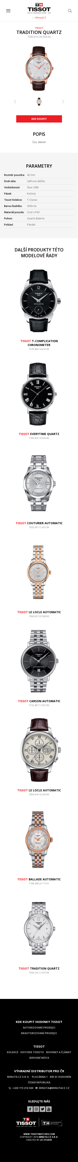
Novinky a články (58, 1052)
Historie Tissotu (32, 1052)
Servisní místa (39, 1058)
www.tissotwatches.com (39, 1134)
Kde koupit (39, 119)
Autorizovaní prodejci (39, 1027)
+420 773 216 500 (22, 1088)
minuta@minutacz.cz (54, 1088)
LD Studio (46, 1139)
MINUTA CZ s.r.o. (48, 1137)
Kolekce (12, 1052)
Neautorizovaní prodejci (39, 1033)
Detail (39, 351)
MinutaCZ (40, 17)
